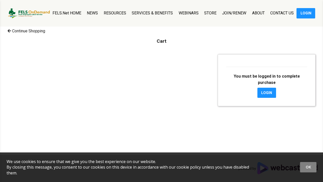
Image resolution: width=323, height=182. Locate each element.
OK (308, 167)
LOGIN (306, 13)
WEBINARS (189, 13)
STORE (210, 13)
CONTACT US (282, 13)
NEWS (92, 13)
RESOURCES (115, 13)
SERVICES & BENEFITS (152, 13)
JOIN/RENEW (234, 13)
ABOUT (258, 13)
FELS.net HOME (66, 13)
